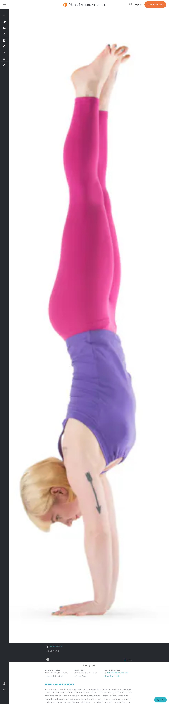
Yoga (52, 646)
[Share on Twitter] (86, 666)
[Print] (94, 666)
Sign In (138, 5)
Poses (59, 646)
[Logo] (84, 5)
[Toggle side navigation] (4, 4)
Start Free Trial (155, 5)
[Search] (131, 4)
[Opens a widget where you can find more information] (160, 700)
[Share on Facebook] (83, 666)
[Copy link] (90, 666)
